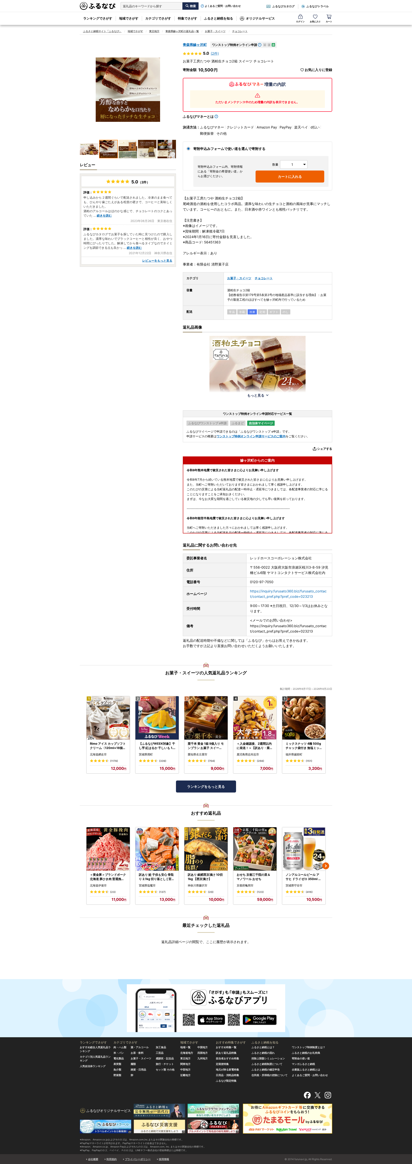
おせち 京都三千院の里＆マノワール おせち (253, 877)
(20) (211, 892)
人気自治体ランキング (93, 1066)
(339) (162, 760)
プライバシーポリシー (138, 1159)
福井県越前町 (294, 754)
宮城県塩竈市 (147, 885)
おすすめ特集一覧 (226, 1047)
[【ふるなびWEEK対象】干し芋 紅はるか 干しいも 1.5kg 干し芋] (157, 718)
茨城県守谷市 (294, 885)
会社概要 (93, 1159)
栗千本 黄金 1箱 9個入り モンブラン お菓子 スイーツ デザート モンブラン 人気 (206, 746)
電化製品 (119, 1058)
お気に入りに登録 (318, 70)
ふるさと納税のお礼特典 (306, 1052)
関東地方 (185, 1064)
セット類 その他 (165, 1069)
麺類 (133, 1064)
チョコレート (240, 31)
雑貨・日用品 (138, 1069)
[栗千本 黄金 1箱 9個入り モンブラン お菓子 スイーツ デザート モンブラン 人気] (206, 718)
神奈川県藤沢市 (197, 885)
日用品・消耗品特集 (227, 1075)
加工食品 (161, 1047)
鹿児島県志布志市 (248, 754)
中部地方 (185, 1069)
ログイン (300, 21)
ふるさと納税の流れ (263, 1052)
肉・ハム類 (120, 1047)
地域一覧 (185, 1047)
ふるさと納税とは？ (263, 1047)
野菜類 (117, 1075)
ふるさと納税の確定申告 (265, 1069)
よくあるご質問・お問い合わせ (223, 6)
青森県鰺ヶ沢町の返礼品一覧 (182, 31)
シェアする (324, 448)
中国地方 (202, 1047)
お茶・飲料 (137, 1052)
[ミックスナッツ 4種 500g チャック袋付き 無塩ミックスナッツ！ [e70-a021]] (304, 718)
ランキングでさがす (97, 18)
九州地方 (202, 1058)
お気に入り (315, 21)
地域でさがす (128, 18)
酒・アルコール (140, 1047)
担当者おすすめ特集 (227, 1058)
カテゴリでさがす (158, 18)
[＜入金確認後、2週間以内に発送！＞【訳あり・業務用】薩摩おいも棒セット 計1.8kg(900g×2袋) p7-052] (255, 718)
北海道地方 (186, 1052)
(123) (260, 892)
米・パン (119, 1052)
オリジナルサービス (260, 18)
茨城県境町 (146, 754)
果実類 (117, 1064)
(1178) (114, 760)
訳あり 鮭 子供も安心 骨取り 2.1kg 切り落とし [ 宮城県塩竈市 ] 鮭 (156, 877)
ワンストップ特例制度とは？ (308, 1047)
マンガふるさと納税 (303, 1064)
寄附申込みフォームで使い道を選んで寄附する (229, 148)
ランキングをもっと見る (206, 786)
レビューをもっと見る (157, 260)
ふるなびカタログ (283, 6)
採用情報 (164, 1159)
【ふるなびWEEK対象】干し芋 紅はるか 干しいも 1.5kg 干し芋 (157, 746)
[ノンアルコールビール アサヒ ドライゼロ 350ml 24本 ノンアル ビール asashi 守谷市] (304, 849)
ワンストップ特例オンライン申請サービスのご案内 (251, 436)
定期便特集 (222, 1064)
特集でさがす (187, 18)
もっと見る (255, 395)
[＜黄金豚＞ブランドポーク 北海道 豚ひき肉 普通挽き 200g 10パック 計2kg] (108, 849)
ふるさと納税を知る (218, 18)
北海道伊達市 (98, 885)
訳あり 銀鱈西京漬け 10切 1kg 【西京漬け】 (205, 877)
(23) (113, 892)
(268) (260, 760)
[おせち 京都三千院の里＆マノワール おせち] (255, 849)
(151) (309, 760)
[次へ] (325, 865)
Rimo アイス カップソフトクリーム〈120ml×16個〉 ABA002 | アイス (108, 746)
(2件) (215, 53)
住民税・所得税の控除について (269, 1075)
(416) (309, 892)
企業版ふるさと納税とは (306, 1069)
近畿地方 (185, 1075)
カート (329, 21)
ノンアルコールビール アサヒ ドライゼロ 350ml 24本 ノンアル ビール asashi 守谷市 (304, 877)
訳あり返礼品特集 (226, 1052)
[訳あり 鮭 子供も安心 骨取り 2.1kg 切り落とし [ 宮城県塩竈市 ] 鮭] (157, 849)
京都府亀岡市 (245, 885)
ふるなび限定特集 (226, 1080)
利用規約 (111, 1159)
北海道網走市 (98, 754)
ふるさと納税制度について (266, 1064)
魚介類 (117, 1069)
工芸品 (160, 1052)
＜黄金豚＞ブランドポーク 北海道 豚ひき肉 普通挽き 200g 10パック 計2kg (108, 877)
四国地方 (202, 1052)
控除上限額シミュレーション (268, 1058)
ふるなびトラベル (317, 6)
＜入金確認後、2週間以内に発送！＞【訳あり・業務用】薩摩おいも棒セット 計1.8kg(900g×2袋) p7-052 (255, 746)
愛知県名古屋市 (197, 754)
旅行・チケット (165, 1064)
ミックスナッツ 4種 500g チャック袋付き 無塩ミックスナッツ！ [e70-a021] (303, 746)
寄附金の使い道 (301, 1058)
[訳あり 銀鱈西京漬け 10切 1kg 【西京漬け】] (206, 849)
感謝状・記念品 (165, 1058)
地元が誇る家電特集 (227, 1069)
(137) (162, 892)
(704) (211, 760)
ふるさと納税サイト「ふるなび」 (102, 31)
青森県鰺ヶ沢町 (195, 44)
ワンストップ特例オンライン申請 (234, 45)
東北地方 (154, 31)
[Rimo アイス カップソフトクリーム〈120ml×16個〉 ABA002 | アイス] (108, 718)
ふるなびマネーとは (198, 116)
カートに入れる (290, 176)
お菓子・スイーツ (215, 31)
